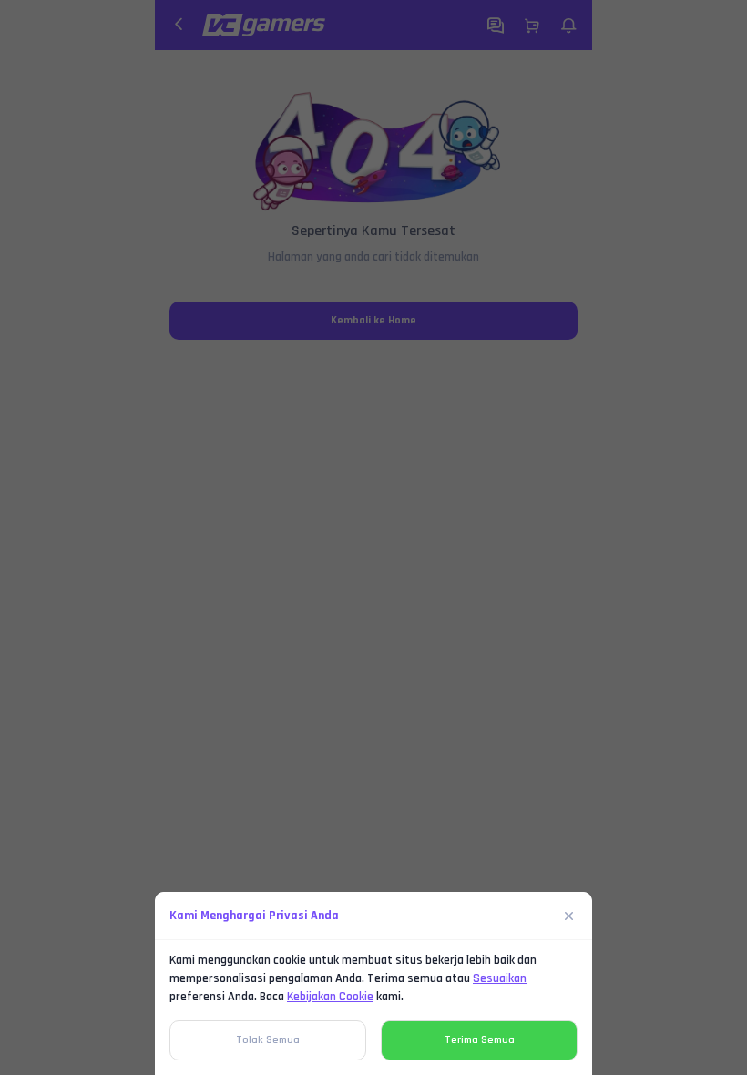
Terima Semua (480, 1040)
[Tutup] (569, 915)
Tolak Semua (268, 1040)
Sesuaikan (500, 978)
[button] (373, 537)
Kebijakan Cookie (330, 996)
